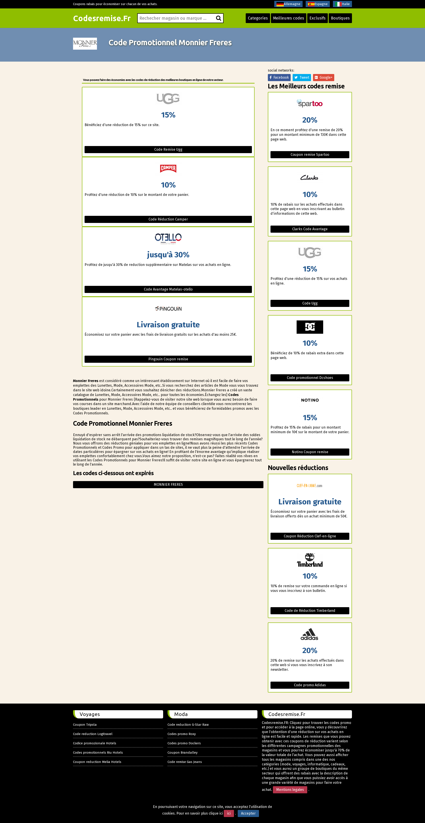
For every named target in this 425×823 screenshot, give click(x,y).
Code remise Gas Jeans (185, 762)
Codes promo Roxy (182, 734)
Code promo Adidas (310, 685)
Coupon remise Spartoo (310, 154)
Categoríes (258, 18)
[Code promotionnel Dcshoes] (309, 327)
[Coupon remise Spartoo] (309, 104)
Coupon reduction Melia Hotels (97, 762)
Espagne (321, 4)
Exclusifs (317, 18)
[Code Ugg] (309, 253)
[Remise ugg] (168, 99)
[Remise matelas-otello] (168, 239)
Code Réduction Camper (168, 219)
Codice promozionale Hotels (94, 743)
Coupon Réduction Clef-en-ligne (310, 536)
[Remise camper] (168, 169)
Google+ (325, 77)
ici (229, 813)
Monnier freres (168, 484)
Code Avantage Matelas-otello (168, 289)
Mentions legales (290, 790)
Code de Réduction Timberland (310, 610)
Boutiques (340, 18)
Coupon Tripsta (85, 725)
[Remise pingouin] (168, 309)
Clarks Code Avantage (310, 229)
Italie (346, 4)
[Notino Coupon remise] (309, 402)
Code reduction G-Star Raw (188, 725)
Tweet (303, 77)
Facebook (280, 77)
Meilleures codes (288, 18)
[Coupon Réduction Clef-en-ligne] (309, 486)
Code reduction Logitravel (92, 734)
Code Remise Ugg (168, 149)
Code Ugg (310, 303)
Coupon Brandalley (182, 753)
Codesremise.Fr (102, 18)
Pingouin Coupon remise (168, 359)
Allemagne (292, 4)
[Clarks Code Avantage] (309, 178)
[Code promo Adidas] (309, 634)
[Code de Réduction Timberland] (309, 560)
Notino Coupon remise (310, 452)
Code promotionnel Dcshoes (310, 378)
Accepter (248, 813)
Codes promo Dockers (184, 743)
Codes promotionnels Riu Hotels (98, 753)
